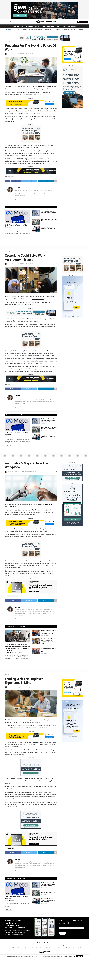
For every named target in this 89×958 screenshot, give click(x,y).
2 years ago (44, 653)
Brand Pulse (69, 948)
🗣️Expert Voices (10, 29)
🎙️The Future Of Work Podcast (51, 29)
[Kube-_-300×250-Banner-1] (72, 54)
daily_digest (10, 176)
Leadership (24, 26)
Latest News (16, 26)
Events (79, 948)
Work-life (30, 26)
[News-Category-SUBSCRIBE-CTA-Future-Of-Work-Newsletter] (31, 586)
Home (6, 41)
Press (7, 641)
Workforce (63, 26)
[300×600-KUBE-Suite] (72, 297)
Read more (8, 237)
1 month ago (19, 652)
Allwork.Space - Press (11, 652)
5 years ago (13, 229)
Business (73, 26)
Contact (51, 948)
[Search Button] (10, 21)
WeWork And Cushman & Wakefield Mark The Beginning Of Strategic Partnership (48, 213)
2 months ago (45, 635)
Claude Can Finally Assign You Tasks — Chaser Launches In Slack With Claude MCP (48, 632)
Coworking (37, 26)
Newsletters (25, 948)
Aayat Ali (11, 53)
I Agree (80, 956)
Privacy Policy (32, 948)
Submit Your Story (16, 948)
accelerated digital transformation (46, 86)
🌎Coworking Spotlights (35, 29)
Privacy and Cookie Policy (69, 956)
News (9, 41)
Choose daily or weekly (10, 930)
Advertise (9, 948)
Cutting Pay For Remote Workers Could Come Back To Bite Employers (48, 229)
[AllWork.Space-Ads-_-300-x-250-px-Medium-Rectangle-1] (31, 134)
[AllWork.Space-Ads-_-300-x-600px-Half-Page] (72, 87)
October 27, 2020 (18, 53)
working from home (38, 299)
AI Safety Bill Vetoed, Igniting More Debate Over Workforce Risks (48, 650)
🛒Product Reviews (21, 29)
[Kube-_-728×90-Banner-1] (31, 102)
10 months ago (45, 645)
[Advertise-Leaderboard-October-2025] (31, 171)
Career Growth (51, 26)
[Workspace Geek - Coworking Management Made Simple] (72, 472)
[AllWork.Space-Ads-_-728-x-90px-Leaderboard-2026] (44, 38)
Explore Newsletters (83, 21)
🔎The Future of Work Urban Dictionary (72, 29)
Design (44, 26)
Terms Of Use (39, 948)
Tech (57, 26)
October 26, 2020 (18, 263)
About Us (46, 948)
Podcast (75, 948)
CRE (69, 26)
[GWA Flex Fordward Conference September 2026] (44, 10)
